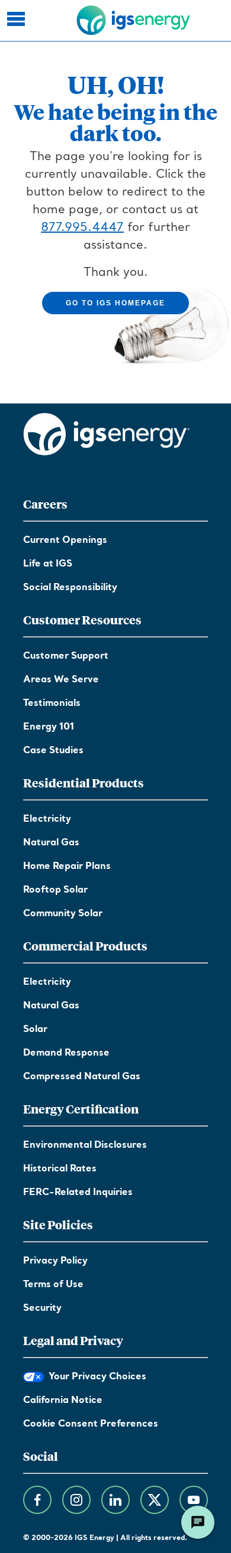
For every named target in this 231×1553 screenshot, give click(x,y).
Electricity (47, 819)
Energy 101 (48, 727)
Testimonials (52, 703)
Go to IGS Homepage (115, 303)
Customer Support (65, 656)
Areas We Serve (61, 680)
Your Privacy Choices (95, 1377)
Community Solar (62, 914)
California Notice (62, 1400)
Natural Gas (51, 843)
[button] (18, 20)
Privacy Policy (55, 1261)
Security (42, 1308)
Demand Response (66, 1053)
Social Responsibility (70, 587)
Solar (35, 1029)
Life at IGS (47, 564)
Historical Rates (60, 1169)
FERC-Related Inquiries (78, 1192)
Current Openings (65, 540)
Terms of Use (53, 1284)
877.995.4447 (82, 228)
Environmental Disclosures (85, 1145)
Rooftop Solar (55, 890)
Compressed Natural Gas (81, 1077)
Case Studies (53, 750)
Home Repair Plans (67, 866)
